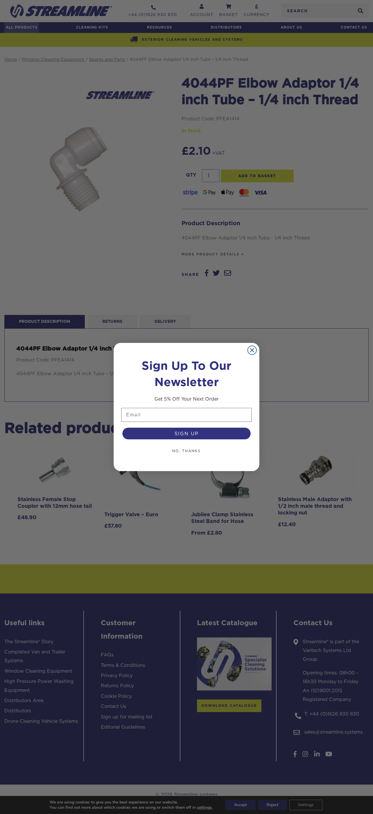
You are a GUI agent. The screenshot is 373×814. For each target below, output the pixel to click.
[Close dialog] (252, 350)
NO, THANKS (186, 450)
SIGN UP (187, 433)
